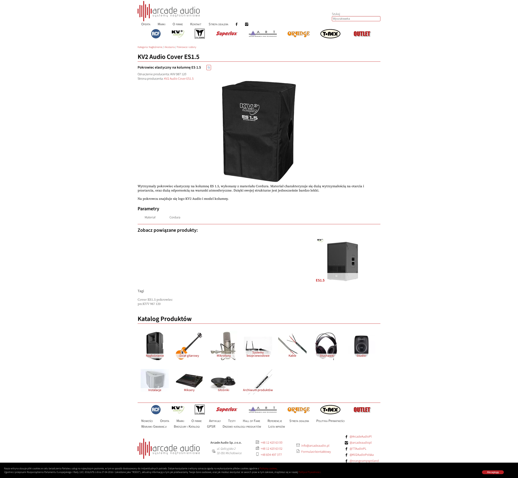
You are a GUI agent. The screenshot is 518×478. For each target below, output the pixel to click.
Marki (161, 24)
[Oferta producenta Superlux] (227, 34)
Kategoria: (143, 47)
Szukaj (336, 14)
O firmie (178, 24)
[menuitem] (146, 24)
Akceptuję (493, 472)
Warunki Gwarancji (154, 426)
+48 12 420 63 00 (271, 442)
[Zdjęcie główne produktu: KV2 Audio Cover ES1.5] (259, 131)
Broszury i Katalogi (187, 426)
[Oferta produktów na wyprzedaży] (362, 34)
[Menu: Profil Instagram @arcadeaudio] (246, 24)
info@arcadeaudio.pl (315, 445)
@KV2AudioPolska (362, 455)
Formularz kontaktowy (316, 451)
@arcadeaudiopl (361, 442)
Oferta (145, 24)
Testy (232, 420)
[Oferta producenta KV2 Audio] (178, 34)
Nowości (147, 420)
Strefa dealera (218, 24)
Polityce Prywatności (309, 472)
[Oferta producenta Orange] (298, 34)
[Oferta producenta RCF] (156, 34)
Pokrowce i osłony (186, 47)
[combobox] (356, 18)
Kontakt (195, 24)
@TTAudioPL (358, 448)
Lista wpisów (276, 426)
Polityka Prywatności (330, 420)
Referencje (274, 420)
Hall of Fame (251, 420)
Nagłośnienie (155, 47)
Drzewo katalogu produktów (242, 426)
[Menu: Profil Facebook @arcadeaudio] (236, 24)
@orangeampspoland (364, 461)
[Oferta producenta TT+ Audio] (200, 34)
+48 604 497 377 (271, 455)
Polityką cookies (268, 468)
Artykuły (215, 420)
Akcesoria (170, 47)
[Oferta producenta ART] (262, 34)
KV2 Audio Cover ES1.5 (179, 78)
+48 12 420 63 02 (271, 448)
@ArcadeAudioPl (361, 436)
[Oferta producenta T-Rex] (330, 34)
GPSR (211, 426)
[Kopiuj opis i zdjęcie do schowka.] (208, 67)
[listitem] (342, 261)
